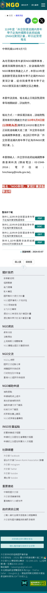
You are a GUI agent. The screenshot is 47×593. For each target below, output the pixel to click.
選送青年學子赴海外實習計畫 (17, 317)
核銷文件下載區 (11, 409)
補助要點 (8, 391)
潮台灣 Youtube (11, 477)
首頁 (11, 15)
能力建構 (8, 287)
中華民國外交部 (11, 492)
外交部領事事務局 (12, 496)
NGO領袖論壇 (10, 304)
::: (5, 15)
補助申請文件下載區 (13, 405)
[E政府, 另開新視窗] (24, 583)
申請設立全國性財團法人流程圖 (18, 441)
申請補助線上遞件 (12, 396)
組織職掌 (8, 282)
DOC (39, 226)
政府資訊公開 (10, 509)
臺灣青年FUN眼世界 (13, 500)
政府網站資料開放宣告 (22, 538)
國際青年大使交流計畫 (14, 295)
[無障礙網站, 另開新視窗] (38, 583)
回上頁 (18, 262)
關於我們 (7, 272)
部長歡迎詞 (9, 278)
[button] (23, 267)
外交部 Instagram (12, 464)
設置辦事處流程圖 (12, 432)
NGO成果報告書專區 (13, 418)
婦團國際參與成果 (12, 368)
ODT (40, 234)
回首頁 (29, 262)
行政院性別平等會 (12, 373)
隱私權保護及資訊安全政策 (22, 545)
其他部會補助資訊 (12, 400)
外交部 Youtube (11, 473)
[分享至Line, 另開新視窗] (35, 21)
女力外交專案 (10, 309)
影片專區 (8, 291)
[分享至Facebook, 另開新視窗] (28, 21)
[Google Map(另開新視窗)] (44, 557)
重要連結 (7, 486)
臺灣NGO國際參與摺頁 (14, 377)
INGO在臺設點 (11, 426)
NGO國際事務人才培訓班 (15, 300)
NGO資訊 (8, 326)
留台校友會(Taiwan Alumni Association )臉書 (24, 460)
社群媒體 (7, 449)
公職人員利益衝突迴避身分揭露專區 (20, 515)
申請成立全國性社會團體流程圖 (18, 436)
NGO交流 (8, 353)
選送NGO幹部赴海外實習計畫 (17, 313)
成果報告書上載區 (12, 413)
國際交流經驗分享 (12, 364)
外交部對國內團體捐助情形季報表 (19, 519)
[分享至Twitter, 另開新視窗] (42, 21)
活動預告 (8, 336)
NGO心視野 (9, 359)
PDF (40, 218)
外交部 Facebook (12, 455)
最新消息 (19, 15)
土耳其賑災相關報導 (13, 341)
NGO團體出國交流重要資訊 (16, 345)
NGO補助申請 (10, 385)
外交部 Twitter (10, 468)
